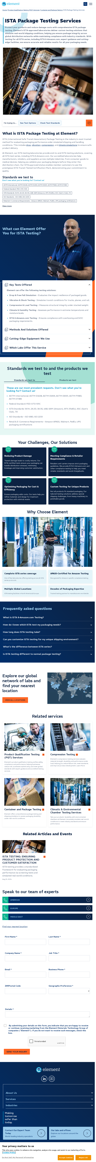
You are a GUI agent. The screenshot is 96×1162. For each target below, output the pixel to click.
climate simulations (68, 145)
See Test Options (28, 123)
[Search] (85, 4)
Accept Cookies (65, 1158)
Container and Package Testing (51, 10)
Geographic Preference (60, 986)
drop (28, 145)
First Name (10, 936)
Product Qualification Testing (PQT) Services (24, 10)
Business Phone (56, 969)
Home (4, 10)
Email (7, 969)
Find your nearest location (15, 926)
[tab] (25, 380)
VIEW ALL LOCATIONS (15, 700)
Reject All (83, 1158)
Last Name (54, 936)
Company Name (12, 953)
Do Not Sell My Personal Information (18, 1157)
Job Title (53, 953)
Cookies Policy (9, 1153)
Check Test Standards (50, 123)
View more (7, 206)
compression (48, 145)
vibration (36, 145)
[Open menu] (91, 4)
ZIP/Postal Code (13, 986)
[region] (47, 1152)
